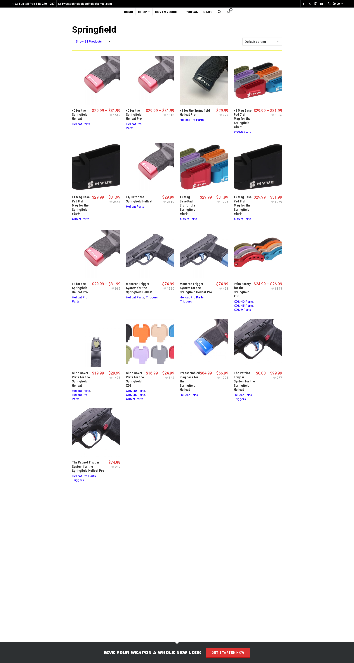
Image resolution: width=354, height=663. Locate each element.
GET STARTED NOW (228, 652)
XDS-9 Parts (242, 132)
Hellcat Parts (81, 124)
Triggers (152, 297)
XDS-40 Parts (243, 301)
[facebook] (304, 3)
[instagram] (316, 4)
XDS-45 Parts (243, 305)
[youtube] (322, 3)
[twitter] (310, 4)
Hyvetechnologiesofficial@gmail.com (87, 4)
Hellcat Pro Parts (192, 120)
